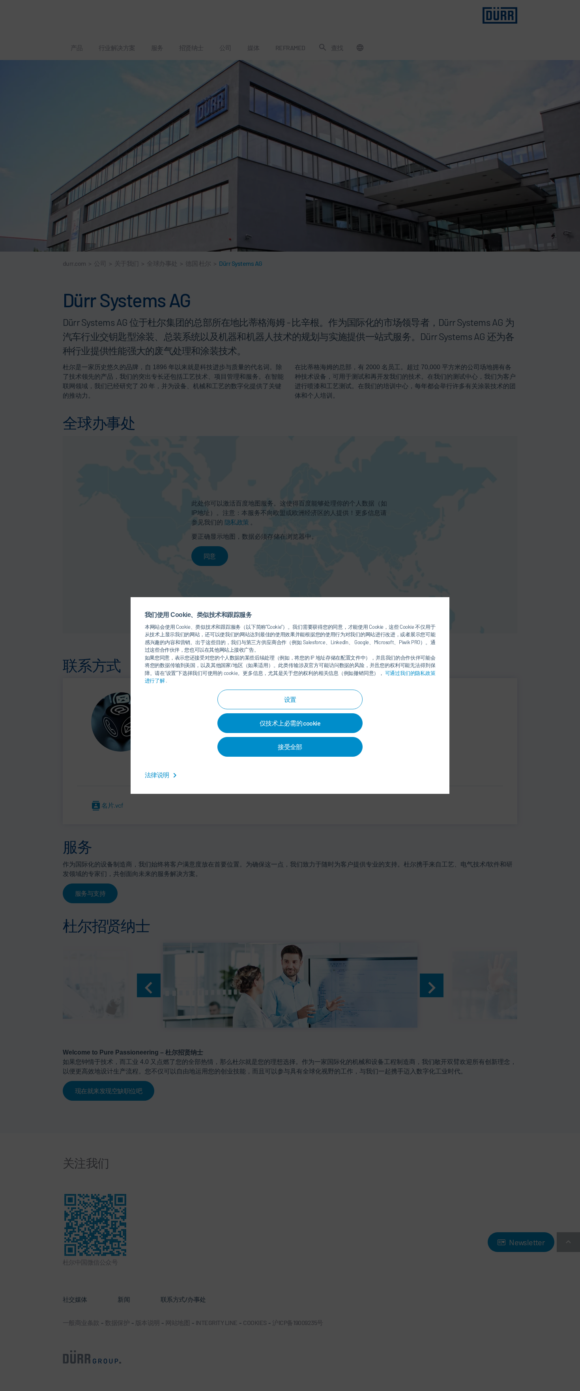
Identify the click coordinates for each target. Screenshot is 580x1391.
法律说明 (157, 774)
